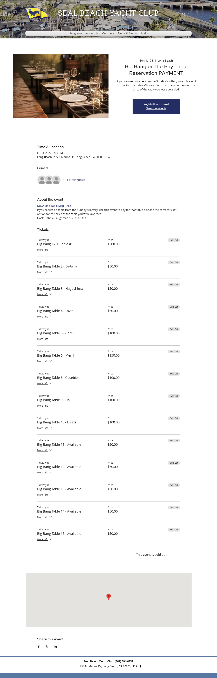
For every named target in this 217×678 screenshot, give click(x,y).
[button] (76, 33)
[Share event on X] (47, 646)
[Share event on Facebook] (38, 646)
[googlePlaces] (140, 666)
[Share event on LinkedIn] (55, 646)
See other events (156, 108)
